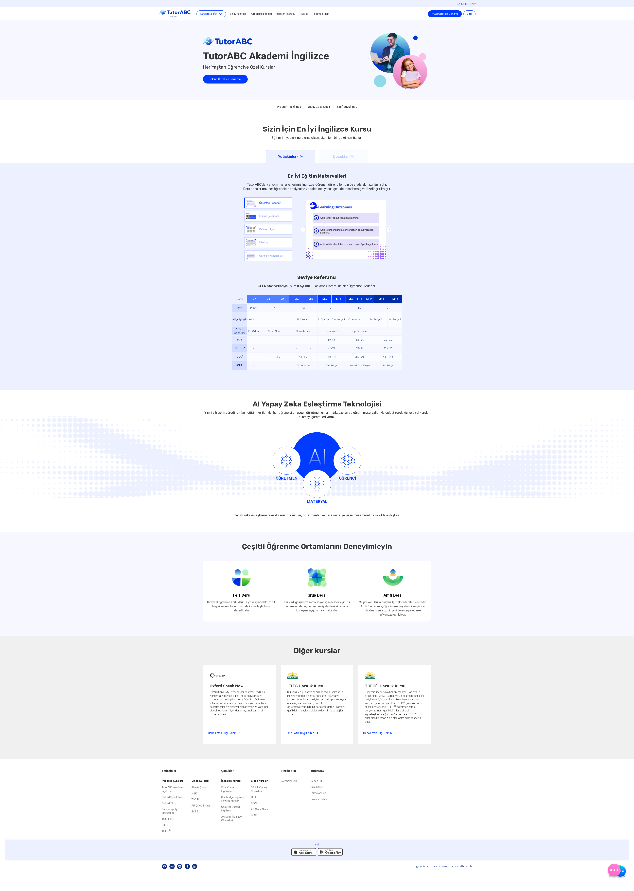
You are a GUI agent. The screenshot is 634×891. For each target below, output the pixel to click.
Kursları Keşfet (208, 13)
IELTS (165, 824)
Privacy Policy (318, 799)
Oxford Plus (169, 803)
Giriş (469, 13)
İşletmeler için (321, 13)
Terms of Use (318, 793)
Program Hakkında (289, 106)
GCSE (195, 811)
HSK (194, 793)
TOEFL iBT (168, 819)
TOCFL (195, 799)
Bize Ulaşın (316, 787)
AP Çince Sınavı (201, 805)
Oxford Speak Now (173, 797)
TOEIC (166, 831)
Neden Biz (316, 781)
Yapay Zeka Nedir (319, 106)
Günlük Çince (199, 787)
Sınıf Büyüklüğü (347, 106)
